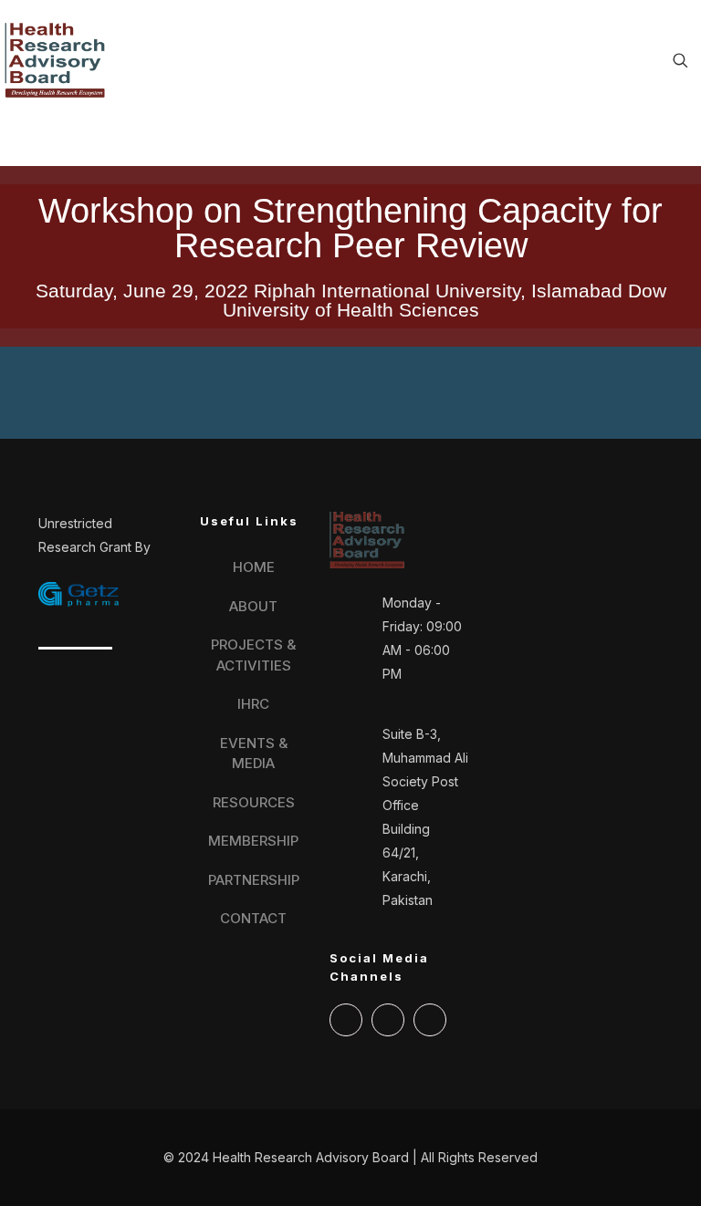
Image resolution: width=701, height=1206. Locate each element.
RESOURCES (254, 802)
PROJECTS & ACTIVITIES (253, 655)
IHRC (253, 703)
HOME (254, 567)
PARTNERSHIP (253, 880)
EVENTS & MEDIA (254, 753)
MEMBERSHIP (253, 840)
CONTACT (253, 918)
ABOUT (253, 606)
